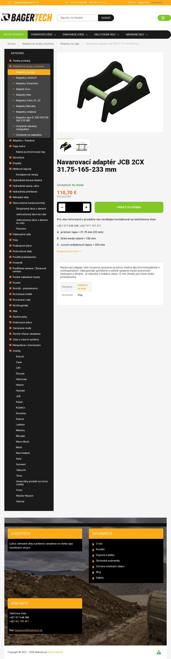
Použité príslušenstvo (24, 257)
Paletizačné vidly (22, 234)
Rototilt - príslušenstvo (25, 288)
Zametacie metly (22, 328)
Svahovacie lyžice (22, 322)
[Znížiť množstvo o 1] (62, 207)
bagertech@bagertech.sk (28, 630)
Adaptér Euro (23, 89)
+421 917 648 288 (78, 2)
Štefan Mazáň (55, 652)
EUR (130, 2)
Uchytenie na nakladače (29, 134)
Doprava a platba (105, 555)
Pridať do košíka (129, 207)
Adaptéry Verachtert (27, 83)
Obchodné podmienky (108, 560)
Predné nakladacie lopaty (26, 277)
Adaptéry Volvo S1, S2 (28, 100)
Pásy (15, 240)
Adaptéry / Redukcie (24, 140)
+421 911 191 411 (97, 2)
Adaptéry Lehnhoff (26, 77)
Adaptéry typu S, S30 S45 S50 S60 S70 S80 (32, 119)
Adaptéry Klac (23, 94)
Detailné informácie (67, 251)
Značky (17, 350)
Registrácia (143, 2)
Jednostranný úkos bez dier (31, 214)
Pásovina (21, 228)
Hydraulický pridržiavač (25, 191)
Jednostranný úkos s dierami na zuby (32, 221)
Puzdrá (16, 282)
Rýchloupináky (20, 305)
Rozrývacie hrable (22, 294)
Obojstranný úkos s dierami (31, 208)
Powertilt (17, 262)
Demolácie (18, 157)
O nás (99, 543)
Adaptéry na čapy (25, 72)
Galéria (100, 577)
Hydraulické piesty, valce (26, 185)
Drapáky (17, 163)
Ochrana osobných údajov (110, 566)
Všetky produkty (21, 60)
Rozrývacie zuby (22, 299)
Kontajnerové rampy (27, 174)
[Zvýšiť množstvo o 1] (86, 207)
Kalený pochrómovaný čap (30, 151)
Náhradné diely (21, 197)
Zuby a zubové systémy (26, 339)
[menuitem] (14, 34)
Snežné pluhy (20, 316)
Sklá (15, 311)
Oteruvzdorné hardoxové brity (29, 202)
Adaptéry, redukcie (26, 111)
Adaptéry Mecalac (26, 106)
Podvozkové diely (22, 251)
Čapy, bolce (19, 146)
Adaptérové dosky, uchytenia (28, 66)
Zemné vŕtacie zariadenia (26, 333)
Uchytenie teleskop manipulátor (26, 128)
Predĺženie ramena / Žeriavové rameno (29, 270)
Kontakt (100, 549)
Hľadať (106, 18)
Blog (98, 572)
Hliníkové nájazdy (22, 168)
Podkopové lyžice (22, 245)
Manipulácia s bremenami (27, 345)
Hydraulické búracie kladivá (27, 180)
